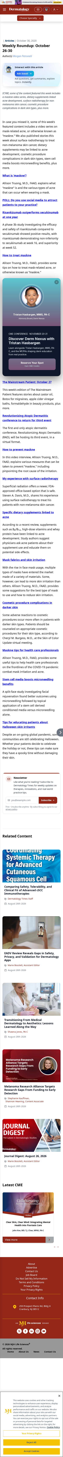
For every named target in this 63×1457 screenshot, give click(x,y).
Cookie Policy (53, 1427)
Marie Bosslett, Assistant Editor (24, 965)
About (31, 1264)
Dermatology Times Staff (20, 898)
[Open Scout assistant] (46, 9)
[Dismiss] (56, 282)
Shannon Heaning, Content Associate (25, 1101)
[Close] (59, 1395)
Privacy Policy (31, 1286)
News (36, 1351)
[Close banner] (59, 4)
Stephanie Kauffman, (19, 1098)
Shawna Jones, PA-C (18, 1031)
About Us (24, 1351)
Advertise (31, 1267)
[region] (31, 1424)
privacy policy (11, 809)
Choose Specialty (28, 18)
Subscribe (46, 800)
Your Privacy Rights (31, 1289)
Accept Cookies (31, 1451)
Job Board (31, 1275)
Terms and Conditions (31, 1282)
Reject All (31, 1442)
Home (10, 1351)
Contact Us (31, 1271)
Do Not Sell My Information (31, 1278)
